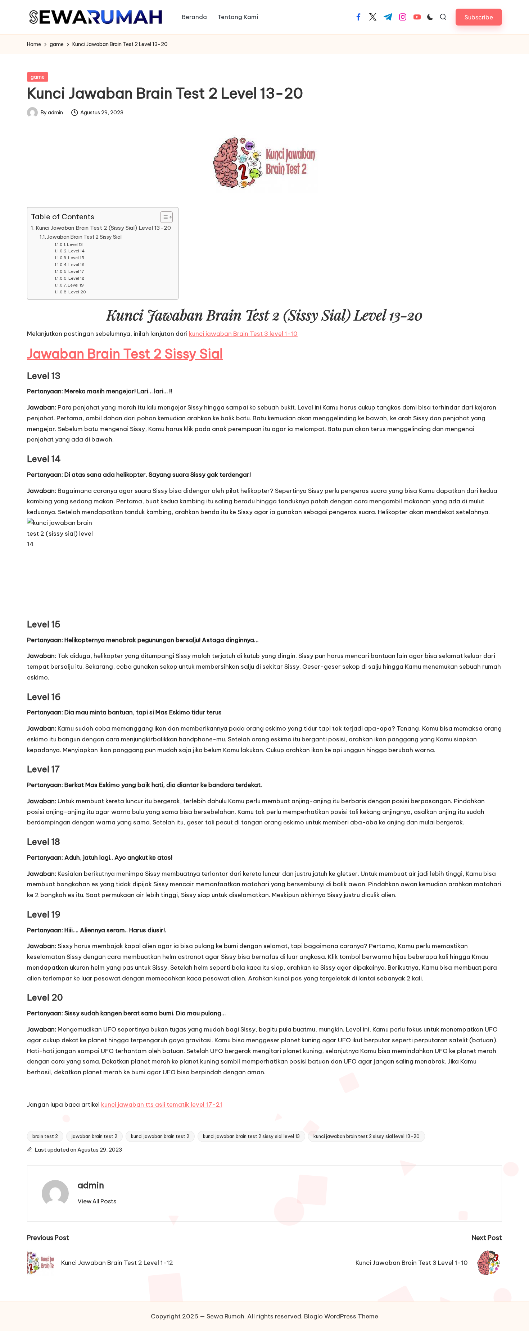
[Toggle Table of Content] (163, 217)
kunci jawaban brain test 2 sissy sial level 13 (251, 1136)
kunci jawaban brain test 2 (160, 1136)
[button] (479, 17)
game (38, 77)
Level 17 (76, 271)
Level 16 (76, 264)
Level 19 (76, 285)
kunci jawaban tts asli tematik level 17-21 (161, 1104)
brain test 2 (45, 1136)
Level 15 (76, 257)
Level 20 (77, 291)
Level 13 (75, 244)
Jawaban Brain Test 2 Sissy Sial (84, 237)
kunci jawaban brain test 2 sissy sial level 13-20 (366, 1136)
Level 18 (76, 278)
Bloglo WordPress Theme (341, 1316)
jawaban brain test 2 (94, 1136)
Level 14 (76, 250)
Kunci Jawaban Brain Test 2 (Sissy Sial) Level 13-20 (103, 227)
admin (91, 1185)
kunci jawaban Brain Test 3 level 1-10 (243, 334)
